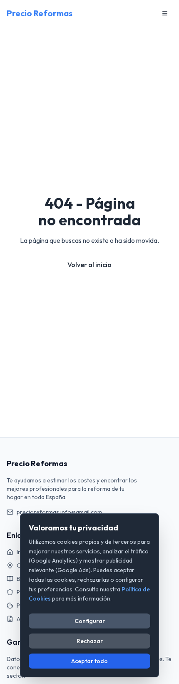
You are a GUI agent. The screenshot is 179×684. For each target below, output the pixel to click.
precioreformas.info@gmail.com (59, 512)
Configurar (90, 621)
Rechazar (90, 641)
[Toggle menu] (164, 13)
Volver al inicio (89, 264)
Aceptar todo (89, 661)
